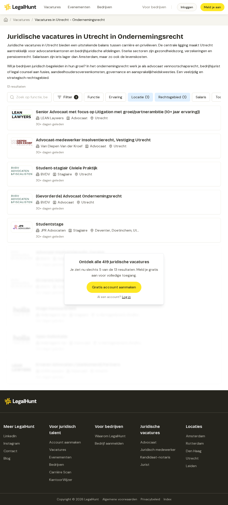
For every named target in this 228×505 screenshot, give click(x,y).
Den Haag (194, 451)
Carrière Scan (60, 472)
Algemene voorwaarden (119, 499)
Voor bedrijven (154, 7)
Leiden (191, 466)
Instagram (12, 443)
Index (167, 499)
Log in (126, 297)
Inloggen (187, 7)
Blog (7, 458)
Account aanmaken (65, 442)
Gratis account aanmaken (114, 287)
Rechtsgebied (172, 97)
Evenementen (79, 7)
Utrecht (192, 458)
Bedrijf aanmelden (109, 443)
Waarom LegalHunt (110, 436)
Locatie (140, 97)
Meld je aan (212, 7)
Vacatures (52, 7)
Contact (10, 451)
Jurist (144, 464)
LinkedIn (10, 436)
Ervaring (115, 97)
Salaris (201, 97)
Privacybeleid (150, 499)
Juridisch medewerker (158, 449)
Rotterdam (195, 443)
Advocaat (148, 442)
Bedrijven (104, 7)
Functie (94, 97)
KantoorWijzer (60, 479)
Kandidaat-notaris (155, 457)
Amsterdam (195, 436)
